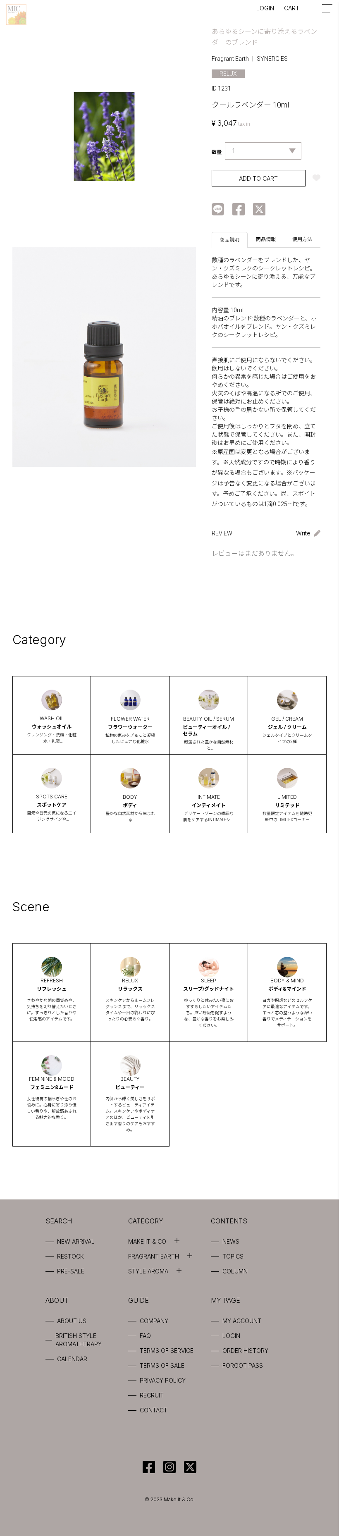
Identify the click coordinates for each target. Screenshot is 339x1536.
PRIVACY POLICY (163, 1380)
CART (291, 8)
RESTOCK (70, 1256)
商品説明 (229, 240)
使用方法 (302, 239)
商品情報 (266, 239)
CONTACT (153, 1410)
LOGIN (265, 8)
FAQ (145, 1335)
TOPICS (233, 1256)
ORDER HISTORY (245, 1350)
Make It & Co (147, 1241)
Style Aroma (148, 1271)
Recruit (152, 1395)
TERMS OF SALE (162, 1365)
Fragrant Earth (230, 58)
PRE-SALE (70, 1271)
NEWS (230, 1241)
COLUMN (235, 1271)
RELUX (228, 73)
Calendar (72, 1358)
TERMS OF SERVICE (166, 1350)
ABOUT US (71, 1320)
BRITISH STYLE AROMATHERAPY (78, 1339)
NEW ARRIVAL (76, 1241)
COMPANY (154, 1320)
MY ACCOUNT (241, 1320)
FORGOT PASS (242, 1365)
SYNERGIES (272, 58)
